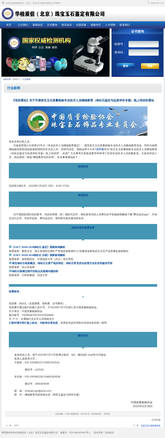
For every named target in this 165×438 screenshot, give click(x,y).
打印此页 (96, 414)
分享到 (155, 420)
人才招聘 (110, 24)
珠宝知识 (67, 24)
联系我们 (125, 24)
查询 (125, 66)
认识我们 (23, 24)
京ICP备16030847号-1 (80, 432)
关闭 (107, 414)
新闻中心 (17, 79)
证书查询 (52, 24)
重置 (150, 66)
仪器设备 (81, 24)
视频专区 (96, 24)
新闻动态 (38, 24)
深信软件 (109, 432)
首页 (8, 24)
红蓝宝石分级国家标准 (150, 425)
